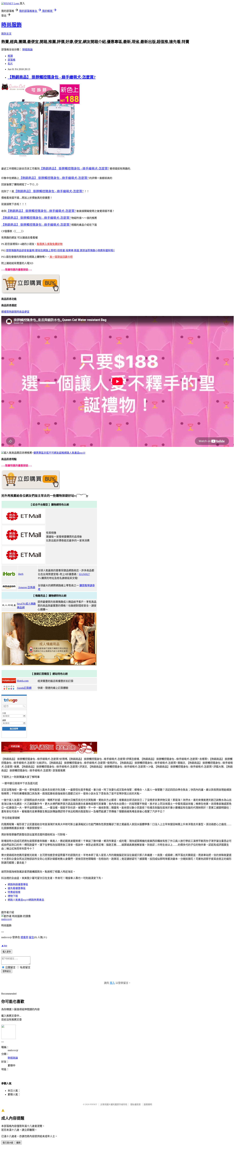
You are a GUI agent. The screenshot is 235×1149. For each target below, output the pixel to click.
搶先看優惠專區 (17, 888)
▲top (4, 945)
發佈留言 (7, 971)
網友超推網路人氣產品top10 (69, 452)
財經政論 (27, 49)
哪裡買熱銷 (7, 311)
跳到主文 (6, 33)
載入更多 (7, 952)
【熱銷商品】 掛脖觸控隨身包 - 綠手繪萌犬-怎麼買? (52, 77)
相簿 (10, 56)
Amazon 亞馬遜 (26, 587)
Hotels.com (22, 680)
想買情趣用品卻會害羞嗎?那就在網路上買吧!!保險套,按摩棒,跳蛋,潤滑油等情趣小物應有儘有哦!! (60, 250)
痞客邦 (24, 937)
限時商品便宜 (21, 311)
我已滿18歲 (8, 1142)
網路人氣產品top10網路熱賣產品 (26, 899)
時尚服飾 (11, 25)
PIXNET (93, 1104)
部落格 (11, 59)
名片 (10, 63)
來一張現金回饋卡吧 (61, 256)
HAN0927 (84, 574)
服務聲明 (148, 1104)
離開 (18, 1142)
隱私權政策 (135, 1104)
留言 (31, 937)
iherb (20, 574)
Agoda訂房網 (24, 688)
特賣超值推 (14, 892)
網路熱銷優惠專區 (18, 884)
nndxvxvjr (6, 919)
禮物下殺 (13, 896)
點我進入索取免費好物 (50, 244)
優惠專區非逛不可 (43, 452)
